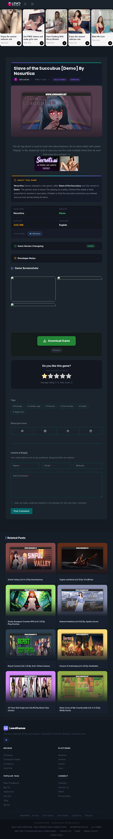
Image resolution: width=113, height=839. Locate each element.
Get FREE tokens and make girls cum (34, 37)
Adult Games (59, 80)
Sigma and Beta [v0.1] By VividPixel (76, 579)
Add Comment (21, 475)
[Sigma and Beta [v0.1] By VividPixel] (82, 558)
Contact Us (63, 787)
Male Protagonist (11, 783)
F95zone (89, 815)
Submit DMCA (56, 835)
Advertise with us (79, 827)
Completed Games (12, 759)
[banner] (56, 170)
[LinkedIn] (90, 431)
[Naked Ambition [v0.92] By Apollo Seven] (82, 600)
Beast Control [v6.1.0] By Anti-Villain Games (29, 666)
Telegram (62, 783)
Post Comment (21, 511)
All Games (8, 755)
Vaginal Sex (18, 412)
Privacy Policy (64, 796)
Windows (75, 80)
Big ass (7, 805)
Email (48, 465)
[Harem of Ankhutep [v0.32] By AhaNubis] (82, 644)
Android (61, 759)
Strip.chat (4, 43)
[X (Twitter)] (45, 431)
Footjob (83, 406)
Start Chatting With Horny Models (55, 37)
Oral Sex (7, 796)
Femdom (50, 406)
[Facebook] (22, 431)
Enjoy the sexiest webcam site (9, 37)
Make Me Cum (98, 36)
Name (17, 465)
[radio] (44, 376)
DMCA (61, 791)
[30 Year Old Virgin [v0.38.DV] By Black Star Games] (30, 686)
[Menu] (32, 4)
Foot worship (67, 406)
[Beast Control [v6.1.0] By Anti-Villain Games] (30, 644)
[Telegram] (6, 739)
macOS (61, 764)
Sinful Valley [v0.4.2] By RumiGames (25, 579)
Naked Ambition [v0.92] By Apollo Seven (79, 621)
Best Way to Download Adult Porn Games (35, 831)
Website (80, 465)
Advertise (8, 768)
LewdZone (76, 815)
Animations (9, 764)
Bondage (17, 406)
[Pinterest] (68, 431)
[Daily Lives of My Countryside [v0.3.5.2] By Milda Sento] (82, 686)
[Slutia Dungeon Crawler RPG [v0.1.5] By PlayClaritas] (30, 600)
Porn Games (48, 815)
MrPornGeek (62, 815)
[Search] (25, 4)
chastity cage (34, 406)
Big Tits (7, 787)
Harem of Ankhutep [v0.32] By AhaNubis (79, 666)
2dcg (6, 800)
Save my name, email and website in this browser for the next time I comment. (51, 503)
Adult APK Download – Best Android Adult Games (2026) (39, 827)
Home (77, 831)
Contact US (65, 831)
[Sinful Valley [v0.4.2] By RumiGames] (30, 558)
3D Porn (35, 815)
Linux (60, 768)
